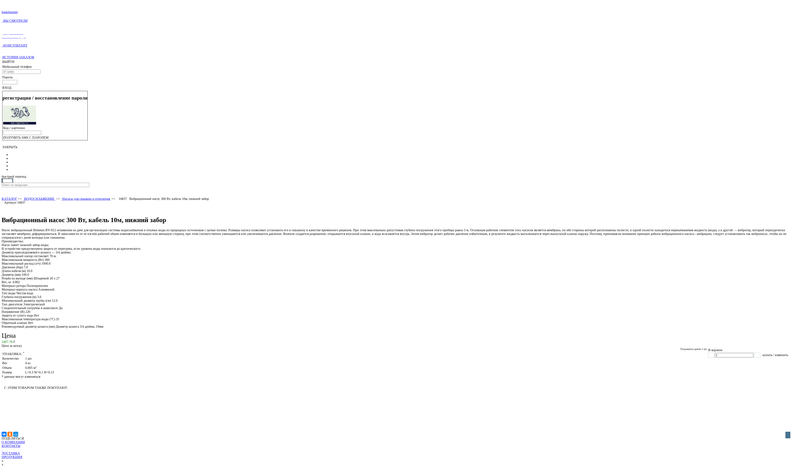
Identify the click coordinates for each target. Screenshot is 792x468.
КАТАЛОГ (9, 199)
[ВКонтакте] (4, 434)
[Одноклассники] (9, 434)
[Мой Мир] (15, 434)
